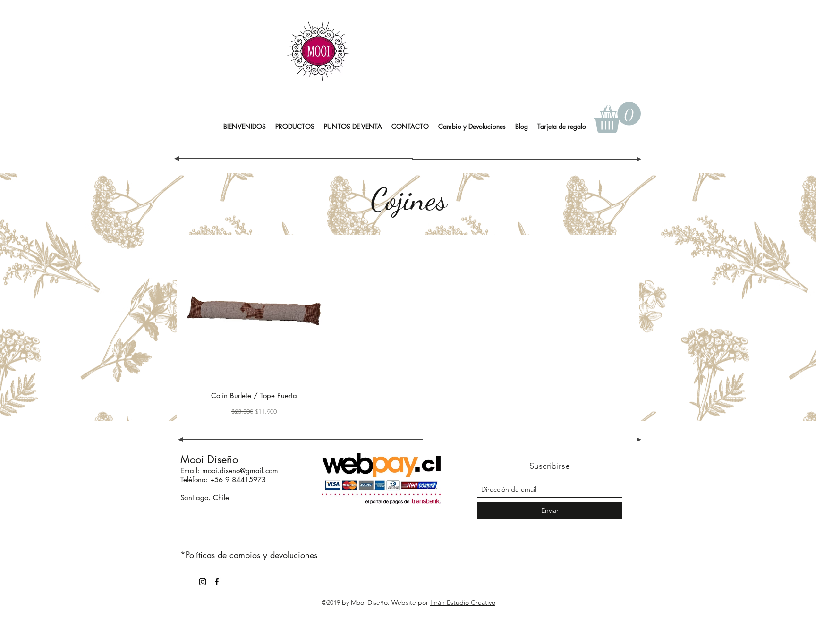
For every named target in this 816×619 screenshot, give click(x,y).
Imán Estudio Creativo (462, 602)
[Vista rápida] (254, 311)
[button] (295, 126)
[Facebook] (216, 581)
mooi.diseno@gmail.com (240, 470)
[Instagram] (202, 581)
